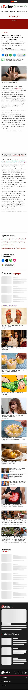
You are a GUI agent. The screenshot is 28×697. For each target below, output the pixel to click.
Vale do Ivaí (18, 11)
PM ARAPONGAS (13, 241)
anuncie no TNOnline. (18, 155)
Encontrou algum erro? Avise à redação (13, 248)
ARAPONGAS (5, 238)
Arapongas (12, 11)
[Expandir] (26, 685)
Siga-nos (21, 55)
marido (4, 241)
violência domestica (8, 244)
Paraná (23, 11)
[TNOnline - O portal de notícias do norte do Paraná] (7, 6)
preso (22, 241)
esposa (22, 238)
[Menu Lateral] (2, 11)
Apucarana (6, 11)
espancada (14, 238)
